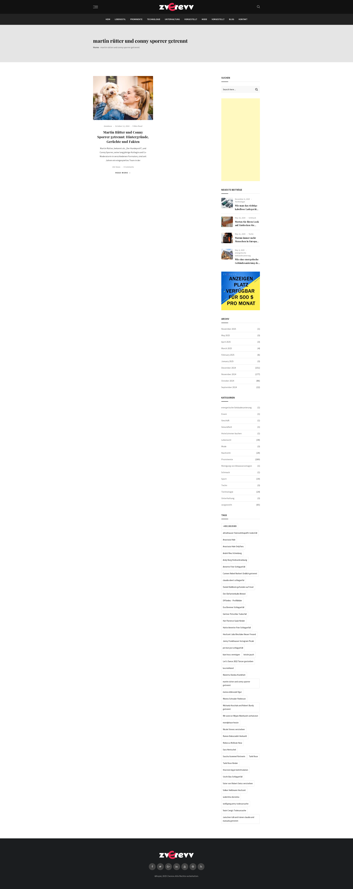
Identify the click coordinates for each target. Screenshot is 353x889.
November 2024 (228, 374)
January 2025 (227, 361)
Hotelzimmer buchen (231, 433)
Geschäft (225, 420)
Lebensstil (120, 19)
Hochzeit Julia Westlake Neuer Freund (239, 634)
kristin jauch (249, 654)
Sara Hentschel (229, 749)
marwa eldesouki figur (232, 692)
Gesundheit (226, 427)
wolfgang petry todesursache (235, 803)
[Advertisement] (240, 139)
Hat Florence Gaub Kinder (234, 620)
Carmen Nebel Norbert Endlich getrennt (240, 573)
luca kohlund (228, 668)
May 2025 (225, 335)
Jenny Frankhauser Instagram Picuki (238, 641)
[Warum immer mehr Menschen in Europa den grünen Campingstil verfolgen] (227, 238)
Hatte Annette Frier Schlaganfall (237, 627)
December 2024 (228, 367)
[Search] (258, 7)
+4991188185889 (229, 526)
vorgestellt (190, 19)
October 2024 (227, 380)
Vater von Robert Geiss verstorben (238, 783)
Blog (231, 19)
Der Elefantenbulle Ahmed (234, 593)
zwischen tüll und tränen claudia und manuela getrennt (238, 819)
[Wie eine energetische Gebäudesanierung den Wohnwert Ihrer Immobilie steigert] (227, 254)
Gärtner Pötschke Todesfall (235, 614)
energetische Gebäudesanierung (243, 254)
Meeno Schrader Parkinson (234, 698)
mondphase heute (231, 722)
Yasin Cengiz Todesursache (234, 810)
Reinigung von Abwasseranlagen (236, 465)
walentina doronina (231, 797)
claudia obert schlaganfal (233, 580)
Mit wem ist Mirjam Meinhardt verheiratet (240, 716)
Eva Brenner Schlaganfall (233, 607)
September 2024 (229, 387)
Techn (251, 234)
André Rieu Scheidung (232, 553)
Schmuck (252, 218)
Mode (204, 19)
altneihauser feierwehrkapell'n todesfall (240, 533)
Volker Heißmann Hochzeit (234, 790)
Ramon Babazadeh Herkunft (235, 736)
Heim (108, 19)
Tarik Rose (253, 756)
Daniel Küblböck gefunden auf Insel (238, 587)
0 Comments (129, 167)
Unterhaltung (172, 19)
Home (96, 47)
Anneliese (108, 126)
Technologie (153, 19)
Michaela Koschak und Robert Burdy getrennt (238, 707)
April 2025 (226, 341)
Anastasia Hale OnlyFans (233, 546)
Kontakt (243, 19)
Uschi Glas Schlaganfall (232, 776)
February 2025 (227, 354)
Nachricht (226, 452)
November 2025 (228, 328)
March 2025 (226, 348)
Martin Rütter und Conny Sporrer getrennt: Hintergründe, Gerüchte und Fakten (123, 137)
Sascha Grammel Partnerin (234, 756)
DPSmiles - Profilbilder (232, 600)
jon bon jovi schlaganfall (233, 648)
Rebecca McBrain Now (232, 743)
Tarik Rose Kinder (230, 763)
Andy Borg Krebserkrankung (235, 560)
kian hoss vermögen (231, 654)
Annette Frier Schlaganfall (234, 566)
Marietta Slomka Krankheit (234, 675)
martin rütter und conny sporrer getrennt (236, 683)
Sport (224, 478)
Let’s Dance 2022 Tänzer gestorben (238, 661)
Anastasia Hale (229, 539)
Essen (224, 414)
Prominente (136, 19)
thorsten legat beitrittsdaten (235, 770)
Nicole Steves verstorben (234, 729)
